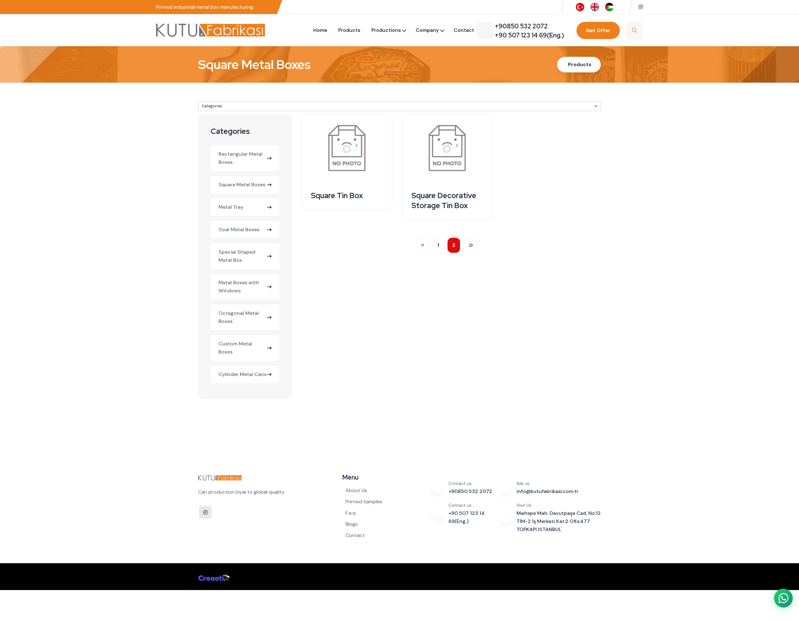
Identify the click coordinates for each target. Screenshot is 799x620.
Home (320, 30)
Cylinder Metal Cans (242, 374)
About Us (356, 490)
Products (349, 30)
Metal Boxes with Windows (238, 286)
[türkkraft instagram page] (641, 7)
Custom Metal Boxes (235, 347)
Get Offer (598, 30)
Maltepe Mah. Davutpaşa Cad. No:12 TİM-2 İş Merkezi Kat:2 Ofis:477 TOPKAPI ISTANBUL (559, 521)
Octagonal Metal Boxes (238, 317)
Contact (464, 30)
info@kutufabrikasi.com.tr (547, 491)
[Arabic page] (609, 6)
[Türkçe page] (580, 6)
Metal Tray (230, 207)
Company (427, 30)
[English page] (595, 6)
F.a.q (350, 513)
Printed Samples (364, 501)
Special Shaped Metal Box (236, 256)
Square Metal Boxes (241, 184)
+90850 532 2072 (470, 491)
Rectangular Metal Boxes (240, 158)
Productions (386, 30)
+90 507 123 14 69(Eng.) (467, 517)
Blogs (352, 524)
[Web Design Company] (213, 576)
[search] (634, 30)
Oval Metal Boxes (238, 229)
